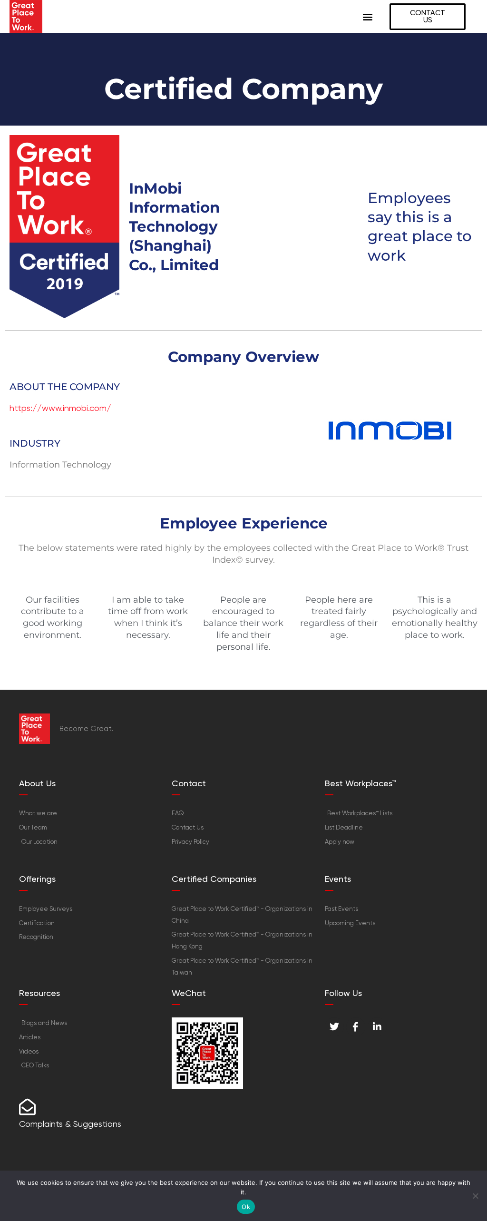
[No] (475, 1196)
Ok (246, 1207)
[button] (367, 16)
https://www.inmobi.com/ (60, 408)
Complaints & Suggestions (70, 1124)
